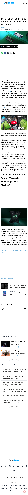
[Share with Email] (11, 53)
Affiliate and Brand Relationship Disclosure (14, 480)
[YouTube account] (18, 466)
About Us (6, 475)
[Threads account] (26, 466)
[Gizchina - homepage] (8, 2)
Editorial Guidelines (19, 477)
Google (14, 356)
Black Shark (7, 91)
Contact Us (13, 475)
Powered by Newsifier (14, 492)
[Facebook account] (6, 466)
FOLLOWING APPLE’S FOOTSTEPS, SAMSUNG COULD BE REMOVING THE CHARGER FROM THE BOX (14, 250)
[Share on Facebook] (5, 53)
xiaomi (3, 27)
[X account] (1, 466)
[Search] (21, 3)
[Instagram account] (10, 466)
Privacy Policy (21, 475)
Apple (5, 107)
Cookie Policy (9, 477)
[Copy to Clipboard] (14, 53)
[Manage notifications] (24, 491)
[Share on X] (8, 53)
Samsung (15, 347)
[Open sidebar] (1, 3)
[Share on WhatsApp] (2, 53)
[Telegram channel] (14, 470)
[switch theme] (24, 3)
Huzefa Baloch (7, 29)
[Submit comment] (25, 309)
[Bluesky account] (22, 466)
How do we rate (14, 482)
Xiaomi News (4, 278)
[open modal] (26, 3)
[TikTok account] (14, 466)
